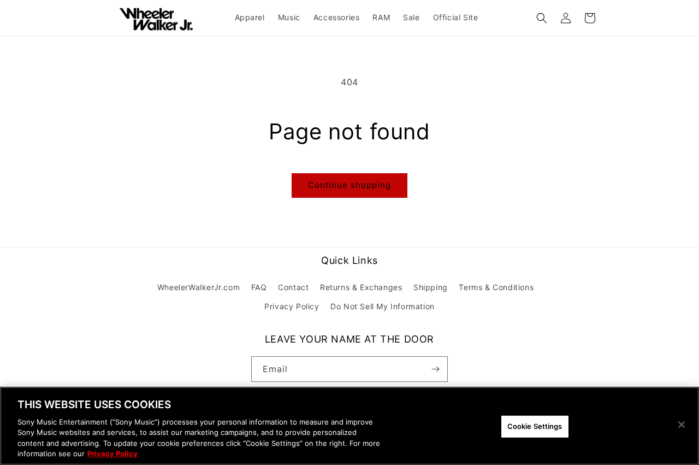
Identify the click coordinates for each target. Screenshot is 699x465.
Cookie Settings (534, 426)
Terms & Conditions (496, 287)
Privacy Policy (291, 306)
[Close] (682, 425)
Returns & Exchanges (361, 287)
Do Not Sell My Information (382, 306)
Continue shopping (349, 185)
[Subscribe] (435, 369)
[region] (349, 426)
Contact (293, 287)
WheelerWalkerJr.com (198, 287)
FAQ (259, 287)
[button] (542, 18)
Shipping (430, 287)
